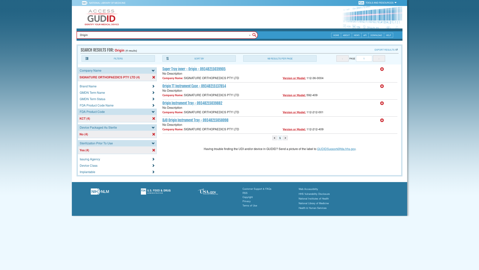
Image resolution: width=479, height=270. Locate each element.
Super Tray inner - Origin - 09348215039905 (194, 69)
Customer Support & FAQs (256, 188)
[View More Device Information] (382, 69)
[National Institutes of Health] (85, 2)
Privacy (246, 201)
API (365, 35)
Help (388, 35)
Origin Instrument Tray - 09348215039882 (192, 103)
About (346, 35)
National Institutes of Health (314, 198)
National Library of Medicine (107, 2)
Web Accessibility (308, 189)
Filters (118, 58)
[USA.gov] (211, 192)
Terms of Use (249, 205)
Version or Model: (294, 78)
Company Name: (172, 78)
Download (376, 35)
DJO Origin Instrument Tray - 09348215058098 (195, 120)
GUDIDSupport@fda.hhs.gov (336, 149)
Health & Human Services (313, 208)
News (356, 35)
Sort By (199, 58)
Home (336, 35)
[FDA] (362, 2)
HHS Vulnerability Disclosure (314, 194)
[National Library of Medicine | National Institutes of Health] (100, 192)
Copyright (247, 197)
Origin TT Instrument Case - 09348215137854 (194, 86)
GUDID (101, 17)
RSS (245, 193)
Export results (385, 49)
